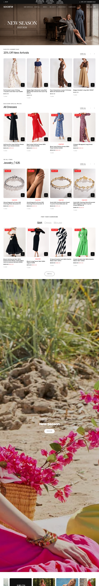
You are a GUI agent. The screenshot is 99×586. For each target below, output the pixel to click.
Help (6, 2)
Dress (47, 222)
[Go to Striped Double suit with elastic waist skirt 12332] (61, 242)
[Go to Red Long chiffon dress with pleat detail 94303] (38, 127)
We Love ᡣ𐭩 (53, 7)
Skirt (39, 222)
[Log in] (91, 7)
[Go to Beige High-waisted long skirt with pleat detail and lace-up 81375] (38, 73)
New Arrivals (28, 7)
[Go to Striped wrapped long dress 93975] (84, 127)
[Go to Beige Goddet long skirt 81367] (84, 73)
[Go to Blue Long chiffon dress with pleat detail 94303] (61, 127)
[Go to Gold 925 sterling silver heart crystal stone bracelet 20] (61, 183)
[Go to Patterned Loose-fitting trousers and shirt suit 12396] (14, 73)
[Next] (94, 54)
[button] (88, 7)
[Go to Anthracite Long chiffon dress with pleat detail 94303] (14, 127)
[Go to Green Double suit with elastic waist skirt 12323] (84, 242)
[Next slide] (95, 24)
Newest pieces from (49, 419)
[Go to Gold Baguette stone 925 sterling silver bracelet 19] (38, 183)
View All (83, 54)
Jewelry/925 (62, 7)
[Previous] (8, 246)
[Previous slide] (4, 24)
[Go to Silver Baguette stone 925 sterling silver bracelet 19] (14, 183)
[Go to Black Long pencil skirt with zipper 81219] (38, 242)
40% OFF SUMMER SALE (88, 2)
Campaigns (72, 7)
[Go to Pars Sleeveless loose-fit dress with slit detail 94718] (61, 73)
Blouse (58, 222)
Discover (49, 431)
